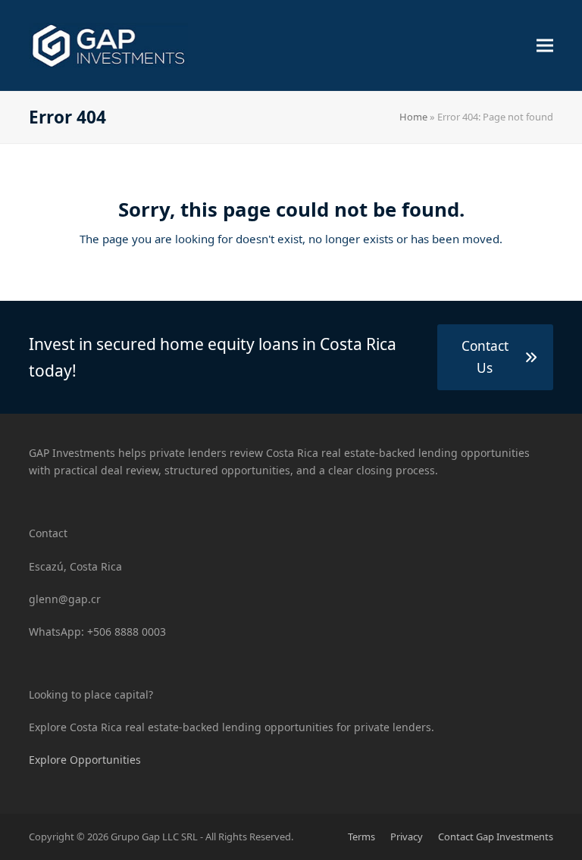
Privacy (406, 836)
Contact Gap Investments (495, 836)
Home (413, 117)
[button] (545, 45)
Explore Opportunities (85, 759)
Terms (361, 836)
